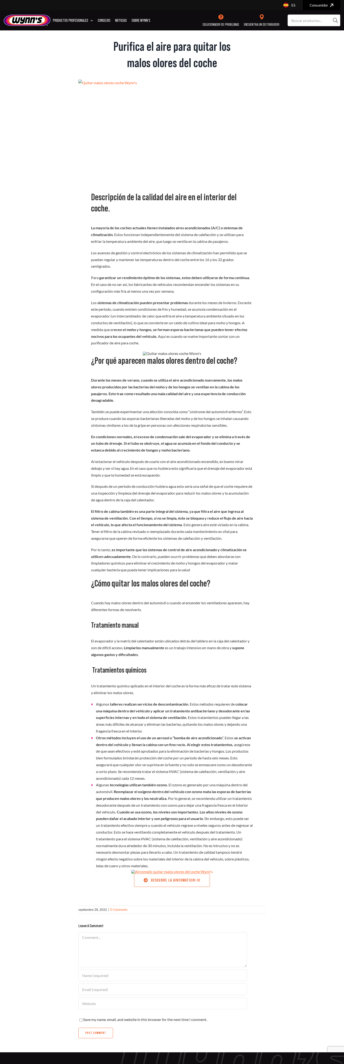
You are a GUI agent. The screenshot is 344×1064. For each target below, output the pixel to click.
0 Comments (119, 909)
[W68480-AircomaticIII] (172, 871)
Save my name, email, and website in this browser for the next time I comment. (145, 1019)
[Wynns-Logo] (27, 16)
